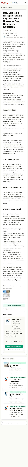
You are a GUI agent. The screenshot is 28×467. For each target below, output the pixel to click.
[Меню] (25, 2)
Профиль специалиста (13, 346)
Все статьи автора (13, 349)
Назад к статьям (7, 7)
